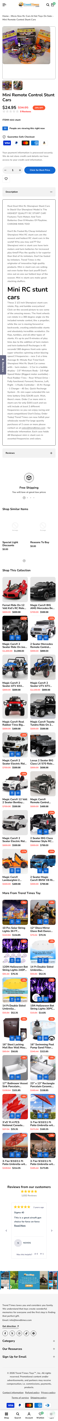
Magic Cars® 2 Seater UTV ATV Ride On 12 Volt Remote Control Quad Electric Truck (42, 684)
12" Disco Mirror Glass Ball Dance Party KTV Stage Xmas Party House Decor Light (41, 929)
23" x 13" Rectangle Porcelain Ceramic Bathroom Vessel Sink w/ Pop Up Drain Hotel (42, 1085)
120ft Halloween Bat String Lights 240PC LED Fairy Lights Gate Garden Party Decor (15, 968)
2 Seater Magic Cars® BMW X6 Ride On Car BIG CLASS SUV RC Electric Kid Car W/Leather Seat (43, 879)
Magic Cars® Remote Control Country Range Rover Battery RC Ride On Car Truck (42, 801)
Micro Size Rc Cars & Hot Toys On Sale (31, 16)
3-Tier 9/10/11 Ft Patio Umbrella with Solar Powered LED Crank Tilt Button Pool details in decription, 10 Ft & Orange (42, 1163)
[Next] (52, 1231)
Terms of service (20, 1397)
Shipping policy (38, 1397)
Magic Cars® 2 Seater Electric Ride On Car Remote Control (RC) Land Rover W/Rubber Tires (14, 840)
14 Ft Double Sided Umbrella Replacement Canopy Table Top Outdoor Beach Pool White (42, 968)
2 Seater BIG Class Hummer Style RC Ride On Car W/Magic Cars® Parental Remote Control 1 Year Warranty (41, 840)
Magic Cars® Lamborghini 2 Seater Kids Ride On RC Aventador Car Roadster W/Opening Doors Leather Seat (14, 879)
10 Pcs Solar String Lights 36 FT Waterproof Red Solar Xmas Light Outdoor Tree (13, 929)
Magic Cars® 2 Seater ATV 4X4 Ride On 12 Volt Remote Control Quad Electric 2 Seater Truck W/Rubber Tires (12, 684)
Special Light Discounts (10, 544)
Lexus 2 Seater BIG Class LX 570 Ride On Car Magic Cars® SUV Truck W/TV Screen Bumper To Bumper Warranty (42, 762)
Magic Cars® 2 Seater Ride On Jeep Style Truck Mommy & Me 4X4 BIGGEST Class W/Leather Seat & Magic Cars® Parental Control (14, 646)
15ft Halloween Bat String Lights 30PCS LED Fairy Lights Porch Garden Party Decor (42, 1007)
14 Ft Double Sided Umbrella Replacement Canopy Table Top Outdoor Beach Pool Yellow (14, 1007)
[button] (16, 111)
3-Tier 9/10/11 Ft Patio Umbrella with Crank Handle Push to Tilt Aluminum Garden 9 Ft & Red (42, 1124)
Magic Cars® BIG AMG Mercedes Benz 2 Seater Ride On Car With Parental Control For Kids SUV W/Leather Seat (43, 607)
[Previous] (6, 1231)
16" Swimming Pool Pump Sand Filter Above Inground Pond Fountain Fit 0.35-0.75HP (42, 1046)
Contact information (13, 1392)
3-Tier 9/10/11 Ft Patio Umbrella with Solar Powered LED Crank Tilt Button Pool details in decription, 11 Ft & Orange (14, 1163)
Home (5, 16)
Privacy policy (48, 1392)
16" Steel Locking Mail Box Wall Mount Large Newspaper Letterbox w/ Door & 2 (15, 1046)
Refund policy (32, 1392)
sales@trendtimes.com (33, 427)
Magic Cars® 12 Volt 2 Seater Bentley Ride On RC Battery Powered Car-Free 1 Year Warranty (14, 801)
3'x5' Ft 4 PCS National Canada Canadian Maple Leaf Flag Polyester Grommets (14, 1124)
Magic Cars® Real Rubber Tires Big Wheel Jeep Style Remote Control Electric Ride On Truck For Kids (13, 723)
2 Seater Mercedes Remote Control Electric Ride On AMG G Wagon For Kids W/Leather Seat (42, 646)
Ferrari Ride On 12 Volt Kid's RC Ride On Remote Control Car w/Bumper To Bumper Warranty (13, 607)
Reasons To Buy (39, 542)
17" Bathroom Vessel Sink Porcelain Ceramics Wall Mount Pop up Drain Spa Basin (15, 1085)
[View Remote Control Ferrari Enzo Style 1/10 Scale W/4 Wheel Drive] (40, 1243)
